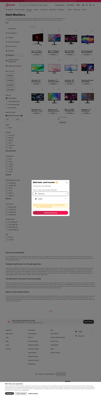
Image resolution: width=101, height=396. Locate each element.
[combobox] (50, 194)
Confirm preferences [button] (50, 213)
